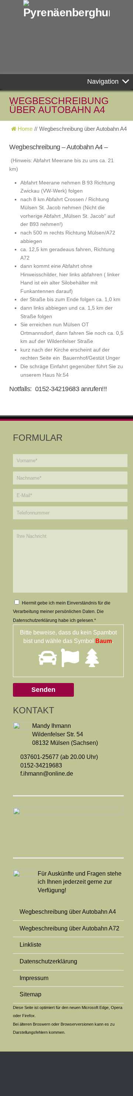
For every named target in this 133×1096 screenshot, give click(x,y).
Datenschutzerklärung (35, 620)
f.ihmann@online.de (46, 773)
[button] (103, 81)
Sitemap (30, 994)
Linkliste (30, 945)
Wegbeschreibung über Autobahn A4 (68, 912)
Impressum (34, 978)
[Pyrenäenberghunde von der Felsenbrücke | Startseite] (66, 9)
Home (24, 129)
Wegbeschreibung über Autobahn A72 (69, 928)
